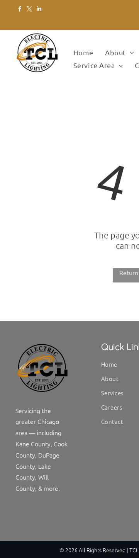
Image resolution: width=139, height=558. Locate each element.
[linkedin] (39, 10)
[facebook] (19, 10)
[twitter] (29, 10)
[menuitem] (83, 52)
